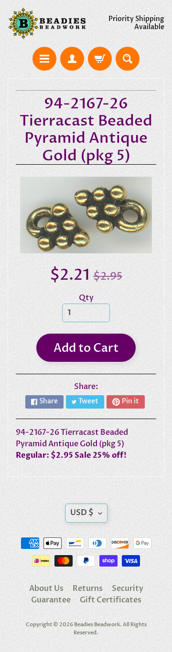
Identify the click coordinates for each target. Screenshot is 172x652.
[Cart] (100, 59)
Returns (88, 588)
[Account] (72, 59)
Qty (86, 298)
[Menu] (44, 59)
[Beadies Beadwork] (47, 23)
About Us (46, 588)
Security (127, 588)
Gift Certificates (110, 600)
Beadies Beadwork (97, 624)
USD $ (82, 512)
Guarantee (51, 600)
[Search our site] (128, 59)
